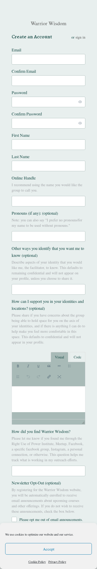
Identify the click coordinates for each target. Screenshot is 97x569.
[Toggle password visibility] (80, 102)
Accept (48, 549)
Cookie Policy (37, 561)
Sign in (80, 37)
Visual (59, 357)
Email (16, 49)
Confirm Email (24, 71)
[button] (18, 369)
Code (77, 357)
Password (19, 92)
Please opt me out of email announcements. (51, 519)
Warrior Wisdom (48, 23)
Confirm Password (27, 113)
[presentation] (18, 369)
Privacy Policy (57, 561)
